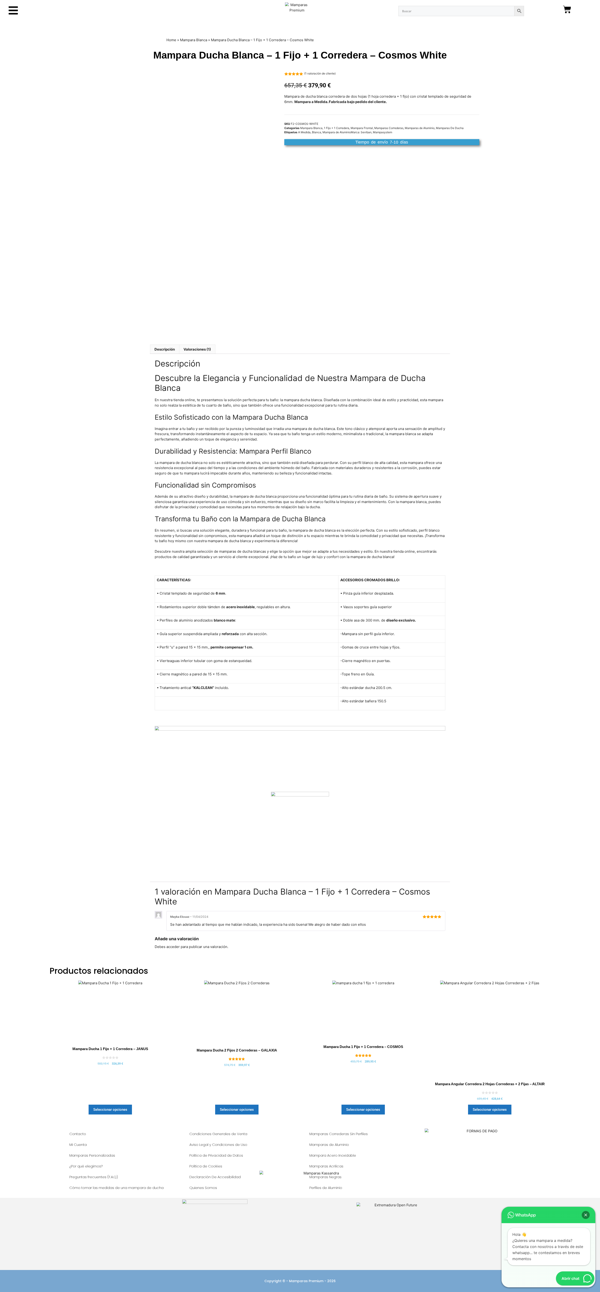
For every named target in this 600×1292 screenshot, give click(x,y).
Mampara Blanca (193, 40)
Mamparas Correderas (388, 128)
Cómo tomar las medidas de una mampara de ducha (116, 1187)
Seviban (366, 132)
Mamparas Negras (325, 1176)
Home (171, 40)
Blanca (316, 132)
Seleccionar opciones (110, 1109)
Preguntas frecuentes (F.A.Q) (93, 1176)
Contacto (77, 1133)
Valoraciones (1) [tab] (197, 349)
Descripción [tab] (164, 349)
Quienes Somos (203, 1187)
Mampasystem (382, 132)
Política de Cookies (205, 1166)
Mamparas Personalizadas (92, 1155)
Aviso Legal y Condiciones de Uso (218, 1144)
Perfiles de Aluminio (325, 1187)
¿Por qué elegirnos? (86, 1166)
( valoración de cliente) (320, 73)
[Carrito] (567, 9)
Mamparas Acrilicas (326, 1166)
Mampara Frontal (362, 128)
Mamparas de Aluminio (420, 128)
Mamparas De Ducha (450, 128)
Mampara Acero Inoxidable (332, 1155)
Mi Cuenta (78, 1144)
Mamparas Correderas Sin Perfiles (338, 1133)
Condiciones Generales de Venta (218, 1133)
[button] (586, 1215)
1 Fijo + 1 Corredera (336, 128)
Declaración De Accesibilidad (215, 1176)
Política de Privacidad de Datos (216, 1155)
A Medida (304, 132)
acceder (173, 946)
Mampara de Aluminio (336, 132)
